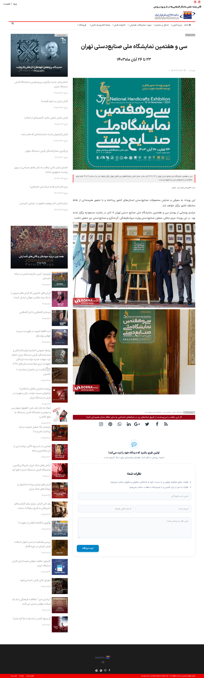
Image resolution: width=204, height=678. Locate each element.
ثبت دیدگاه (87, 548)
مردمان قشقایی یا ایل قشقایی (35, 312)
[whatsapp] (120, 424)
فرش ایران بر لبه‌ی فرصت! (54, 101)
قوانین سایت (30, 676)
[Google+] (138, 424)
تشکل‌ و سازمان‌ (162, 25)
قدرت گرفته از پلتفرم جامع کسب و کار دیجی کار (154, 676)
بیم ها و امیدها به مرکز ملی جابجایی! (49, 187)
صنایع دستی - (166, 412)
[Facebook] (157, 424)
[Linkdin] (129, 424)
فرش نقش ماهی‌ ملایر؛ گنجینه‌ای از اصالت (46, 118)
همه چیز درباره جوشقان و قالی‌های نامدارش (41, 256)
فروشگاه (82, 25)
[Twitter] (148, 424)
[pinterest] (111, 424)
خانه (186, 25)
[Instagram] (105, 670)
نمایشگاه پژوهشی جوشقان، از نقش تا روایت (39, 67)
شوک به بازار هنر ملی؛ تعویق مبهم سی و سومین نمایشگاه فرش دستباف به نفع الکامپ (31, 412)
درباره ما (21, 676)
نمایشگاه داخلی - (176, 412)
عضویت (7, 4)
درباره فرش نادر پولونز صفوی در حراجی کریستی (43, 203)
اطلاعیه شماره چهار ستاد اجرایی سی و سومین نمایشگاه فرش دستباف (170, 7)
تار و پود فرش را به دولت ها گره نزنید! (32, 619)
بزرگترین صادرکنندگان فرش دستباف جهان (46, 151)
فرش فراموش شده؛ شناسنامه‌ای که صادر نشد (44, 134)
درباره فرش (177, 25)
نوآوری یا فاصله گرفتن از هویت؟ (34, 523)
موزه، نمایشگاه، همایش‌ (140, 25)
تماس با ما (14, 676)
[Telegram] (96, 670)
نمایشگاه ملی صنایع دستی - (153, 412)
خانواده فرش (120, 25)
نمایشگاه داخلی (190, 35)
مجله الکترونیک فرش (100, 25)
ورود (14, 4)
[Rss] (166, 424)
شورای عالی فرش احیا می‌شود (35, 580)
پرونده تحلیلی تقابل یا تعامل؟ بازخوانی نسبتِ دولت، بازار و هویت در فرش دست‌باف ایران (31, 393)
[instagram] (102, 424)
